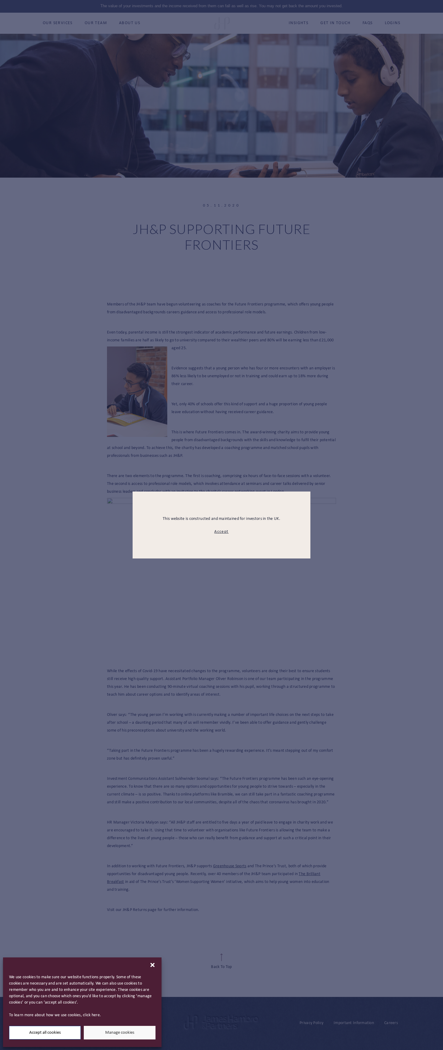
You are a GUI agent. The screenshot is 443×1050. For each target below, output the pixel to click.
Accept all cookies (45, 1032)
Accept (221, 532)
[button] (152, 965)
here (96, 1015)
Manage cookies (119, 1032)
